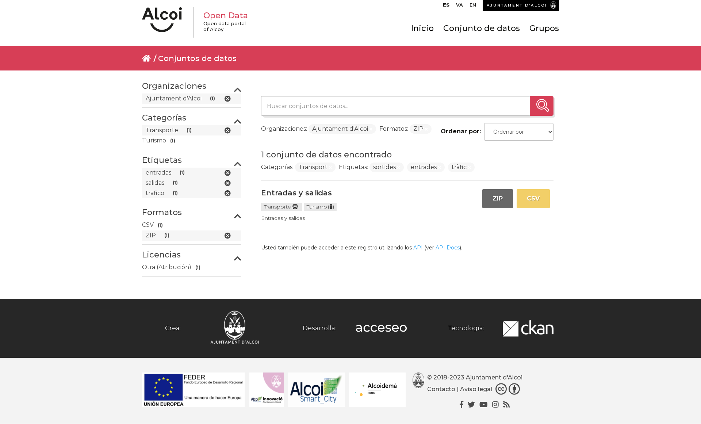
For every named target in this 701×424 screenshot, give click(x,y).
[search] (541, 106)
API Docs (448, 247)
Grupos (544, 28)
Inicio (422, 28)
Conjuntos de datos (197, 58)
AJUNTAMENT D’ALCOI (517, 5)
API (418, 247)
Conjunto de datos (481, 28)
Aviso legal (476, 389)
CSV (533, 198)
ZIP (498, 198)
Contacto (441, 389)
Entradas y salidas (296, 192)
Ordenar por (460, 131)
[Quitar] (370, 129)
